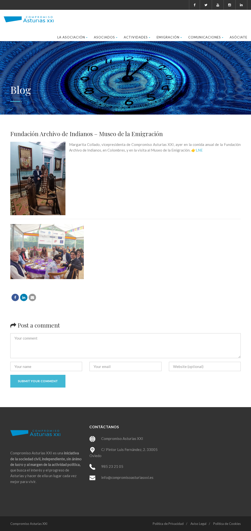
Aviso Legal (198, 524)
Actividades (136, 37)
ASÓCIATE (238, 37)
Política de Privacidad (168, 524)
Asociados (104, 37)
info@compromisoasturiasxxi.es (127, 477)
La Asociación (71, 37)
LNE (199, 150)
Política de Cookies (227, 524)
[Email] (32, 297)
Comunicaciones (204, 37)
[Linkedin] (23, 297)
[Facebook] (15, 297)
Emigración (168, 37)
